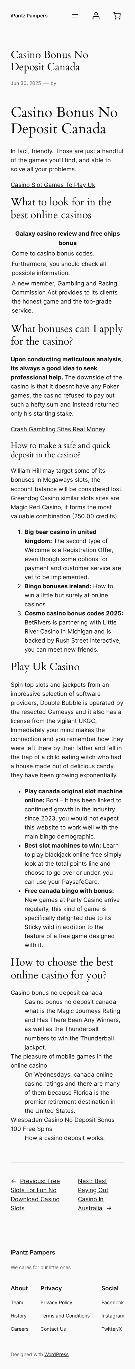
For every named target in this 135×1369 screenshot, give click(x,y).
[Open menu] (75, 15)
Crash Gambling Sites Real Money (58, 429)
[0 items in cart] (117, 15)
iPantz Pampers (29, 15)
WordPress (56, 1354)
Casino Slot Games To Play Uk (53, 184)
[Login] (96, 16)
